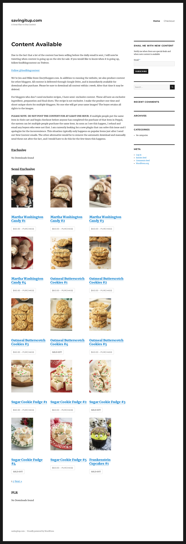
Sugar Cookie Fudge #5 (68, 460)
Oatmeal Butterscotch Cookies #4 (67, 342)
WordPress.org (142, 163)
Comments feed (143, 160)
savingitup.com (26, 20)
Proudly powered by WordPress (40, 531)
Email (137, 60)
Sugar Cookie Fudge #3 (107, 402)
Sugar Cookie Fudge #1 (29, 402)
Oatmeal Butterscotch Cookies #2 (106, 280)
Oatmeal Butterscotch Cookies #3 (28, 342)
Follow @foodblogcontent (25, 70)
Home (156, 21)
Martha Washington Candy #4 (27, 280)
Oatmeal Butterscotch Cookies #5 (106, 342)
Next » (18, 481)
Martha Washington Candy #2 (66, 219)
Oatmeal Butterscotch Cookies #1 (67, 280)
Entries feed (141, 158)
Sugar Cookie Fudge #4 (27, 462)
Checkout (169, 21)
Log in (138, 155)
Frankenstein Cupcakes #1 (100, 462)
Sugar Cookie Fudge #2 (68, 402)
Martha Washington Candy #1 (27, 219)
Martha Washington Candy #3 (105, 219)
